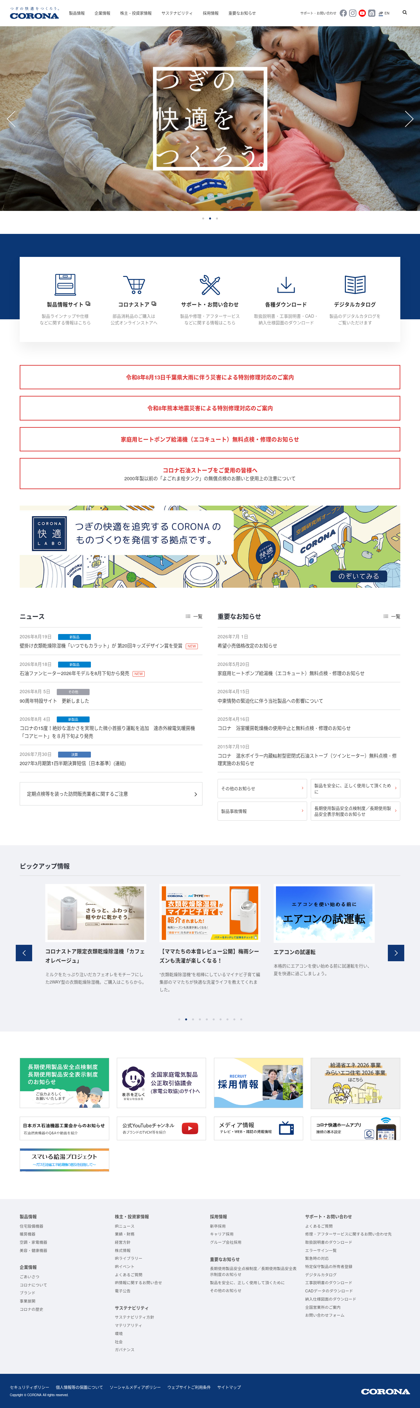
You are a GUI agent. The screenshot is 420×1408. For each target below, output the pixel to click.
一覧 (197, 616)
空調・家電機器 (33, 1242)
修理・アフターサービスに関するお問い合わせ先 (348, 1234)
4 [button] (199, 1019)
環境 (119, 1333)
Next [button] (409, 119)
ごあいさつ (29, 1276)
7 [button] (220, 1019)
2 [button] (210, 218)
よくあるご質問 (128, 1274)
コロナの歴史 (31, 1309)
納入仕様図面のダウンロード (330, 1299)
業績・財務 (125, 1234)
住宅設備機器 (31, 1226)
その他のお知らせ (238, 788)
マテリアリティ (128, 1325)
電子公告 (123, 1290)
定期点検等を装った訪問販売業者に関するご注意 (77, 793)
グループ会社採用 (226, 1242)
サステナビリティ (177, 13)
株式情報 (123, 1250)
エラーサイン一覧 (321, 1250)
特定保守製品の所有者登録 (328, 1266)
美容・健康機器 (33, 1250)
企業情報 (102, 13)
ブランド (27, 1292)
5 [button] (206, 1019)
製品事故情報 (234, 811)
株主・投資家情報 (136, 13)
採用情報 (211, 13)
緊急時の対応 (317, 1258)
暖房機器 (27, 1234)
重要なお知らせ (242, 13)
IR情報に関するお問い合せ (138, 1282)
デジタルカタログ (321, 1274)
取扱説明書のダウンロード (328, 1242)
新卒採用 (218, 1226)
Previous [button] (11, 119)
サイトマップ (229, 1387)
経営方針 (123, 1242)
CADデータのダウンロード (329, 1290)
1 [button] (203, 218)
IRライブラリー (128, 1258)
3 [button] (217, 218)
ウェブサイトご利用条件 (189, 1387)
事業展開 (27, 1301)
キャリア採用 (222, 1234)
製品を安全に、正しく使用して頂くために (352, 788)
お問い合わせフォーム (325, 1315)
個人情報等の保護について (79, 1387)
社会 (119, 1341)
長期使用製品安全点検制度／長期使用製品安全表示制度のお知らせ (352, 811)
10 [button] (241, 1019)
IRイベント (125, 1266)
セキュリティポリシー (29, 1387)
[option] (210, 118)
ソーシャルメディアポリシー (135, 1387)
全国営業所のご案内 (323, 1307)
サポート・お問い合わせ (318, 13)
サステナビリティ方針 (134, 1317)
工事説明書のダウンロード (328, 1282)
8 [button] (227, 1019)
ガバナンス (125, 1349)
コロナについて (33, 1284)
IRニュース (125, 1226)
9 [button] (234, 1019)
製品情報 (77, 13)
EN (387, 13)
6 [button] (213, 1019)
